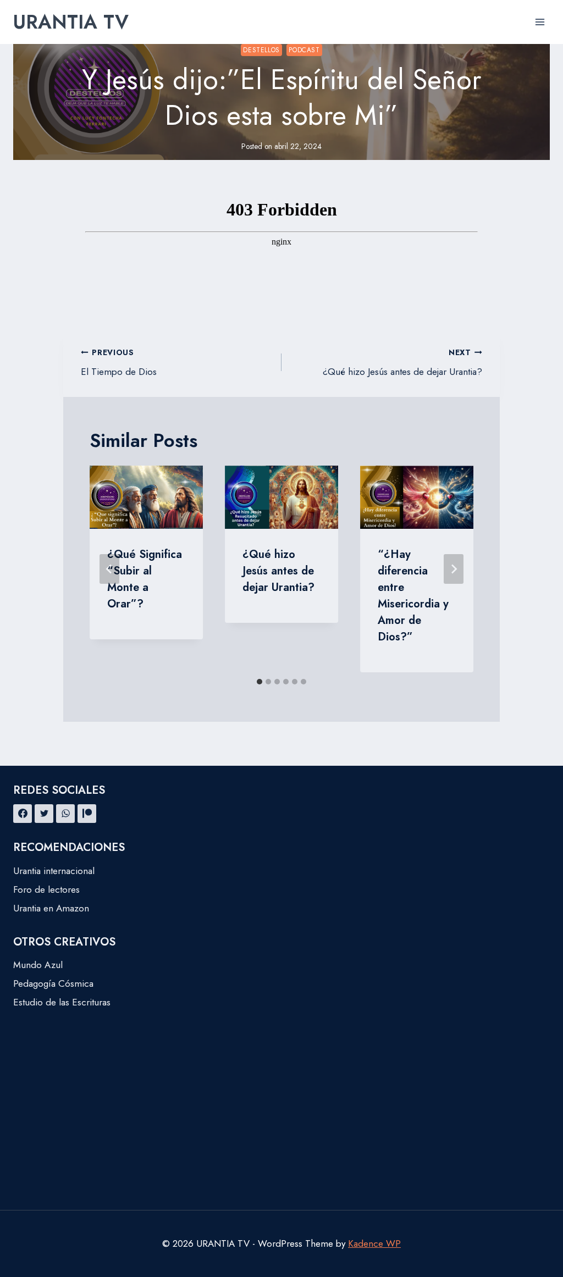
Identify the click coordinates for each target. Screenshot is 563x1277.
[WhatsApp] (65, 813)
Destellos (261, 49)
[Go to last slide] (109, 569)
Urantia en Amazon (51, 908)
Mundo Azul (38, 964)
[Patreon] (87, 813)
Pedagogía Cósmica (53, 983)
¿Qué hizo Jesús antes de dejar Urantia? (402, 362)
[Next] (453, 569)
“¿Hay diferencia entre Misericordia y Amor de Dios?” (413, 595)
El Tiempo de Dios (119, 362)
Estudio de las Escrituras (62, 1002)
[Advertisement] (281, 1127)
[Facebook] (22, 813)
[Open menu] (539, 21)
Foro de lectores (46, 889)
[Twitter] (44, 813)
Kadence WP (374, 1243)
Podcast (304, 49)
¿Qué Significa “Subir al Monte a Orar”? (144, 579)
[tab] (259, 681)
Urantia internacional (54, 870)
